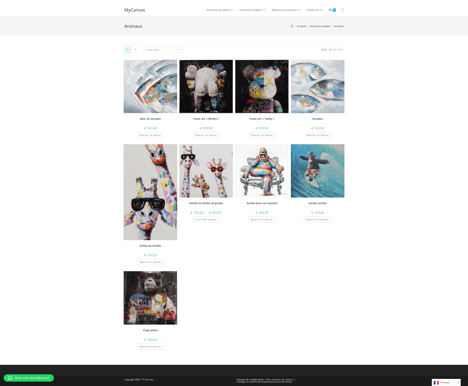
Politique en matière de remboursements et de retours (264, 381)
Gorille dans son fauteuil (262, 203)
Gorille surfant (318, 203)
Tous (341, 49)
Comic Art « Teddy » (261, 118)
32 (330, 49)
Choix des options (206, 219)
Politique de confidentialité (250, 379)
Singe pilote (150, 330)
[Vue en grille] (127, 50)
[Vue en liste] (135, 50)
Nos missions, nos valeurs (280, 379)
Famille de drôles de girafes (206, 203)
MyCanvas (134, 10)
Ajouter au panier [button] (150, 135)
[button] (29, 378)
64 (334, 49)
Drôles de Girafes (150, 245)
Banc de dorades (150, 118)
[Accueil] (292, 26)
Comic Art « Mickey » (206, 118)
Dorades (317, 118)
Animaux (339, 26)
